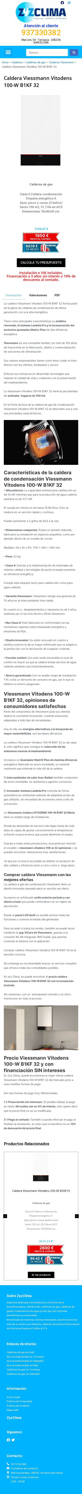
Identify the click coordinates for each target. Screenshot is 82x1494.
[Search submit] (74, 52)
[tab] (13, 295)
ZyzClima (14, 1418)
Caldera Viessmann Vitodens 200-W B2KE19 (41, 1191)
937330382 (41, 32)
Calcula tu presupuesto (41, 262)
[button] (8, 52)
